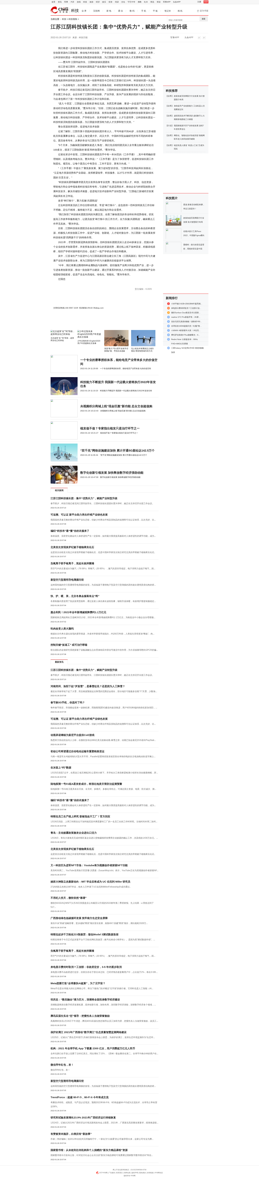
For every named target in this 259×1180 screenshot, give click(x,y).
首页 (53, 2)
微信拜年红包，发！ (62, 1064)
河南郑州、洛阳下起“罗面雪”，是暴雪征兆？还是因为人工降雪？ (88, 686)
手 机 (143, 11)
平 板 (155, 11)
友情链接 (150, 1173)
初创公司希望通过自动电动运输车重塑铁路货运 (77, 751)
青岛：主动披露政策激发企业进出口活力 (74, 832)
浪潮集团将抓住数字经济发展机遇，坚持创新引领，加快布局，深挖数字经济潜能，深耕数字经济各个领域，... (103, 1005)
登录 (206, 2)
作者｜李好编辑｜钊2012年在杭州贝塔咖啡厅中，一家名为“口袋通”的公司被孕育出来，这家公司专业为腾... (102, 1139)
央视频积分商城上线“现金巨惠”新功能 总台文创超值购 (116, 406)
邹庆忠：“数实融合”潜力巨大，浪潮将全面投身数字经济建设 (85, 999)
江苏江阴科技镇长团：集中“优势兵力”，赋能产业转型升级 (84, 498)
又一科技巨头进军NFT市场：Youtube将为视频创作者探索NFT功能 (89, 865)
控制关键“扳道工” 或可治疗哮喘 (69, 644)
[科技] (59, 10)
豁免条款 (142, 1173)
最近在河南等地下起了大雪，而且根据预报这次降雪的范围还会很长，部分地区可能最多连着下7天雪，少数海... (104, 691)
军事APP (167, 2)
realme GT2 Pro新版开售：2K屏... (185, 317)
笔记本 (167, 11)
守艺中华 (131, 2)
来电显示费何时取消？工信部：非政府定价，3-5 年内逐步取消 (86, 967)
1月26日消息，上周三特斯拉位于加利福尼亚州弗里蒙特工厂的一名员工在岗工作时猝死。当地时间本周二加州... (104, 821)
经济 (98, 2)
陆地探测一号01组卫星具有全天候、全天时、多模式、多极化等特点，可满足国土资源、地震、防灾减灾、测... (103, 789)
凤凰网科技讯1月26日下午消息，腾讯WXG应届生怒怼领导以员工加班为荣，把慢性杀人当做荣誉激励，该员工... (104, 1021)
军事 (66, 2)
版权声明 (135, 1173)
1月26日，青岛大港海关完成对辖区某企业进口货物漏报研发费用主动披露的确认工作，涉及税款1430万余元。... (104, 838)
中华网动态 (159, 1173)
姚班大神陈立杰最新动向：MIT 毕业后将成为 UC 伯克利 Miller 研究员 (90, 881)
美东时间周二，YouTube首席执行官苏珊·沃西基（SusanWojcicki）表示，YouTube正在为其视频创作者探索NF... (104, 870)
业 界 (84, 11)
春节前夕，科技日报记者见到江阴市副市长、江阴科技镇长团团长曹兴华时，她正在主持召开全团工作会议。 (102, 503)
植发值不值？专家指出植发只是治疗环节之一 (110, 428)
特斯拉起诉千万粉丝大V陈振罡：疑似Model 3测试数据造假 (84, 934)
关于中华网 (103, 1173)
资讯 (60, 2)
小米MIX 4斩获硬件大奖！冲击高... (185, 330)
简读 (159, 2)
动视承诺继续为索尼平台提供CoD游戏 (72, 735)
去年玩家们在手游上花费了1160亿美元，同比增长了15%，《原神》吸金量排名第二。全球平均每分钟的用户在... (104, 1053)
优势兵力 (80, 284)
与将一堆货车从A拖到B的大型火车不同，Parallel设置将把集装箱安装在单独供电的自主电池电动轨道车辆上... (103, 756)
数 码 (132, 11)
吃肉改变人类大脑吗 (62, 628)
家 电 (108, 11)
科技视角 (73, 19)
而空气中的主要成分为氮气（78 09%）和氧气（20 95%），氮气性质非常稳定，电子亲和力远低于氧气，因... (103, 568)
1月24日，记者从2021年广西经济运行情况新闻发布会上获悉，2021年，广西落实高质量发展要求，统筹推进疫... (104, 1123)
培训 (117, 2)
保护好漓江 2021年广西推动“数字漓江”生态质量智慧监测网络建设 (89, 1032)
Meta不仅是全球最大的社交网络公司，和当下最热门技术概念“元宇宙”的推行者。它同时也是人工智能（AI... (102, 988)
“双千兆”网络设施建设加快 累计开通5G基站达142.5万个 (117, 450)
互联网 (96, 11)
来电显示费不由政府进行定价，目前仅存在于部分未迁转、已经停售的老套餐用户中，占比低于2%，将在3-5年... (104, 972)
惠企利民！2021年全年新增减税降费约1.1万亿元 (78, 612)
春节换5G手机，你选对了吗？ (68, 702)
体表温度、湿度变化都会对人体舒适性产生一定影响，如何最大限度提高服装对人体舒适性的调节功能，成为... (103, 536)
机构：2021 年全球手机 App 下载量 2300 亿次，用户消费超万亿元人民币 (93, 1048)
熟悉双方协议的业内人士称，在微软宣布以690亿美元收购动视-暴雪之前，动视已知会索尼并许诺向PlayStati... (103, 740)
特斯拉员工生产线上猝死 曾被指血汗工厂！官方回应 (80, 816)
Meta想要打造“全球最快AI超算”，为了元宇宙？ (78, 983)
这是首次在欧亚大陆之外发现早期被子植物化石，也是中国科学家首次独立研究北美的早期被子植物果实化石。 (103, 552)
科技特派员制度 (71, 284)
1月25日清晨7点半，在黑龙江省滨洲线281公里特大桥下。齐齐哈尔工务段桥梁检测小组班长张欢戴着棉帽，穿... (104, 773)
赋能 (85, 284)
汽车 (72, 2)
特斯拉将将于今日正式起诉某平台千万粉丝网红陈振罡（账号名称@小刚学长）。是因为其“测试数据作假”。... (103, 939)
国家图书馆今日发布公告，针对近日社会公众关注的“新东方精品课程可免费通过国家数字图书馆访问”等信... (102, 1155)
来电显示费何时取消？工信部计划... (186, 308)
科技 (85, 2)
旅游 (91, 2)
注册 (199, 2)
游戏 (79, 2)
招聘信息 (127, 1173)
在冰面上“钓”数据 (61, 767)
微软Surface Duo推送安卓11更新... (185, 313)
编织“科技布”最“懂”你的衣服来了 (70, 530)
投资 (110, 2)
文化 (123, 2)
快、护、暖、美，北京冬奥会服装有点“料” (75, 596)
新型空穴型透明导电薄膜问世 (67, 579)
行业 (169, 125)
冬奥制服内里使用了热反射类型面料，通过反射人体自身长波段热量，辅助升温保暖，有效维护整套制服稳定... (103, 601)
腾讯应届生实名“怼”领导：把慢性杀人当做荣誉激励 (80, 1015)
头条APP (176, 2)
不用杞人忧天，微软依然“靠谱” (69, 897)
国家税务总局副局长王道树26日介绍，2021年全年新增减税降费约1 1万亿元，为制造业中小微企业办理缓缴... (103, 617)
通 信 (120, 11)
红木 (146, 2)
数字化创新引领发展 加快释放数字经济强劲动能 (111, 472)
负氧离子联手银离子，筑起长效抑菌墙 (72, 563)
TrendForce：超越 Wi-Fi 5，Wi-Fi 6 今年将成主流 (80, 1097)
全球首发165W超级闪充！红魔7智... (186, 326)
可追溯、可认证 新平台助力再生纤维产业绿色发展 (79, 514)
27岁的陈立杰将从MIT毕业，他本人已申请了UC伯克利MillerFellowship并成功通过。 (91, 887)
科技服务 (91, 284)
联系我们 (119, 1173)
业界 (169, 96)
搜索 (203, 19)
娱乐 (104, 2)
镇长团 (62, 284)
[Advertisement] (96, 323)
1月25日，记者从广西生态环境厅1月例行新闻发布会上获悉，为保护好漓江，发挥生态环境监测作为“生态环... (103, 1037)
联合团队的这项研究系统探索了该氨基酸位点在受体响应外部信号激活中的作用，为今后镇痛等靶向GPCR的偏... (104, 650)
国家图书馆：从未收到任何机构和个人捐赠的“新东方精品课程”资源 (89, 1150)
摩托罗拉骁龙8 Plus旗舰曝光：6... (185, 335)
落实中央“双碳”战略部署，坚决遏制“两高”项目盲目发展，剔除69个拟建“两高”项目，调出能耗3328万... (99, 923)
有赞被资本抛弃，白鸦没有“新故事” (71, 1133)
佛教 (140, 2)
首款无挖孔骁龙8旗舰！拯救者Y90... (186, 321)
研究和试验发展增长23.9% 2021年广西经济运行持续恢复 (83, 1117)
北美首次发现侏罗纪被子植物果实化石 (72, 547)
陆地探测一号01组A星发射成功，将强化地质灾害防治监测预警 (86, 783)
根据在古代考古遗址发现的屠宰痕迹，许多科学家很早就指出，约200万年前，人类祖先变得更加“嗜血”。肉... (102, 634)
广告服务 (112, 1173)
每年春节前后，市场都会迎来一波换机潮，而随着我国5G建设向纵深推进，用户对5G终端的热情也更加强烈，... (104, 707)
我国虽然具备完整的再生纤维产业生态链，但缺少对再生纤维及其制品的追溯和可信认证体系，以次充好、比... (103, 520)
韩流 (152, 2)
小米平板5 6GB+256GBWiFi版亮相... (186, 304)
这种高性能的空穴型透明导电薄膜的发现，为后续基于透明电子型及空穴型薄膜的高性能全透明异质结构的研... (103, 585)
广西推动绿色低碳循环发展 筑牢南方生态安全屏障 (79, 918)
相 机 (180, 11)
